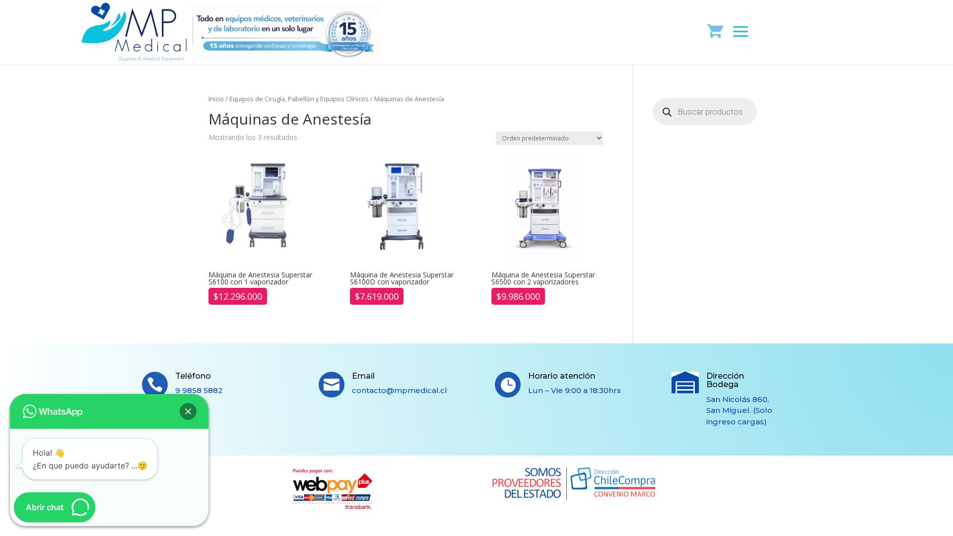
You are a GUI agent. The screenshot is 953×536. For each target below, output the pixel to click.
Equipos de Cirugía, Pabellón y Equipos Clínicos (299, 98)
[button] (188, 411)
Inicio (216, 98)
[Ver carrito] (715, 30)
